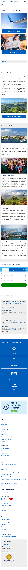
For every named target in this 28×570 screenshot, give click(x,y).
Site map (3, 458)
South (3, 4)
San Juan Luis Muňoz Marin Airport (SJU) (12, 303)
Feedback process (5, 453)
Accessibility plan (5, 448)
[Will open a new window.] (2, 499)
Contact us (3, 510)
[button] (5, 270)
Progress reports (5, 450)
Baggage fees (4, 434)
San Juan (4, 61)
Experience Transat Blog (6, 505)
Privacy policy (4, 469)
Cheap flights (4, 524)
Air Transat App (4, 503)
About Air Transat (5, 422)
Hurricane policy (5, 522)
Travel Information (5, 429)
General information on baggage (8, 536)
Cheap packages (4, 527)
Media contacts (4, 513)
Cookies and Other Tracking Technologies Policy (12, 472)
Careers (3, 441)
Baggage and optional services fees (9, 483)
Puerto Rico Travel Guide (14, 52)
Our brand (3, 427)
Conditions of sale (5, 467)
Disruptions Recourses (6, 474)
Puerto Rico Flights (14, 31)
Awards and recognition (6, 439)
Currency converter (5, 519)
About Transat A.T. (5, 424)
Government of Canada (18, 322)
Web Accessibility (5, 455)
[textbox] (14, 275)
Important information (14, 116)
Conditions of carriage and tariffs (8, 464)
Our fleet (3, 432)
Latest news (3, 529)
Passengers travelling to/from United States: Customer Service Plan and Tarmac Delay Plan (13, 480)
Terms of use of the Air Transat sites (9, 476)
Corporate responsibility (6, 436)
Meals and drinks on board (7, 534)
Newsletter (3, 508)
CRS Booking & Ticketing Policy (8, 485)
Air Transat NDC (4, 531)
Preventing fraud (5, 492)
